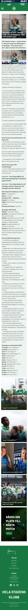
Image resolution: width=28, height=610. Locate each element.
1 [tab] (13, 538)
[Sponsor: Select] (24, 1)
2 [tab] (15, 538)
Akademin (14, 565)
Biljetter (9, 533)
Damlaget (14, 563)
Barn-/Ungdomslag (14, 568)
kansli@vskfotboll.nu (14, 581)
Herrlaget (14, 560)
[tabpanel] (14, 524)
